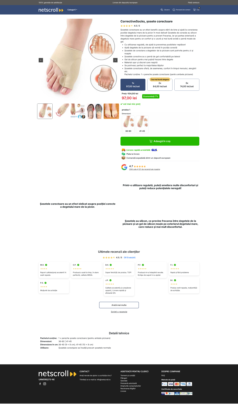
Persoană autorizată (128, 383)
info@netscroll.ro (103, 379)
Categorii (71, 10)
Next (115, 60)
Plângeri (123, 378)
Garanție (123, 381)
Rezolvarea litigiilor (128, 388)
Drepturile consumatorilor (130, 386)
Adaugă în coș (162, 141)
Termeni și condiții (127, 375)
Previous (41, 60)
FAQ (163, 375)
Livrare (123, 391)
